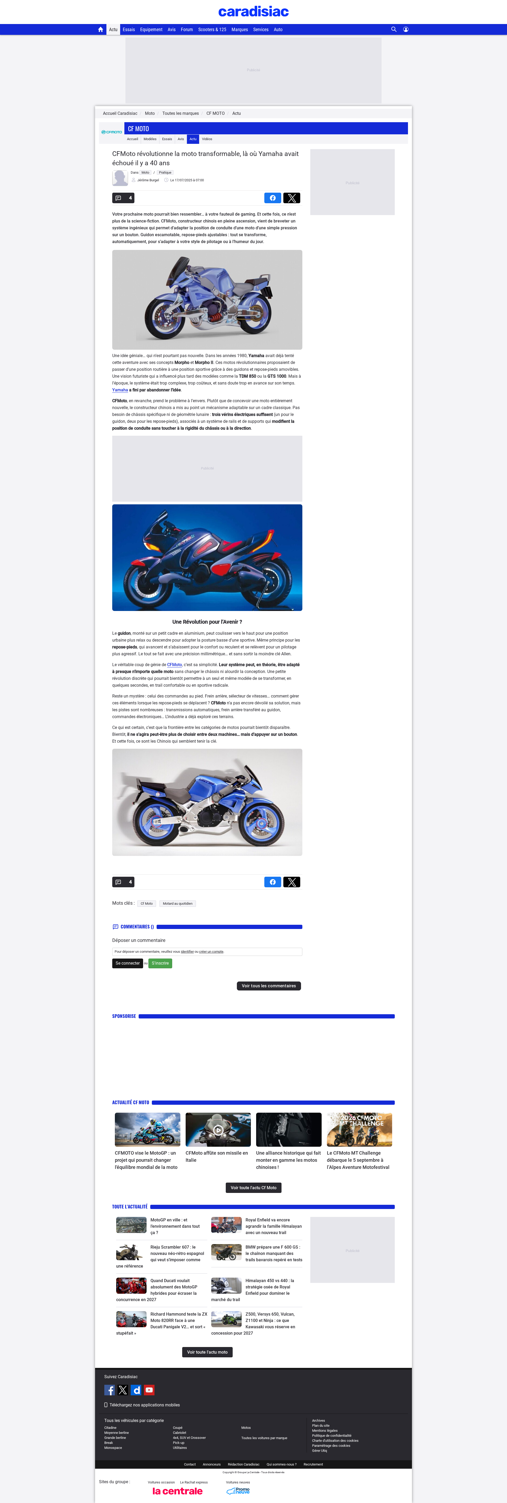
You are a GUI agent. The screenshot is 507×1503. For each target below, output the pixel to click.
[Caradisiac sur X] (123, 1391)
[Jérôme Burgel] (120, 185)
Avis (172, 29)
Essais (129, 29)
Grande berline (115, 1438)
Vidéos (207, 139)
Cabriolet (179, 1433)
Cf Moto (138, 128)
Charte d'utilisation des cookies (335, 1441)
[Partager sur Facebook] (273, 196)
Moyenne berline (116, 1433)
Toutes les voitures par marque (264, 1438)
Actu (113, 29)
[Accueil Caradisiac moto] (100, 29)
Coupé (177, 1428)
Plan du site (321, 1426)
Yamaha (120, 389)
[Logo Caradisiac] (254, 21)
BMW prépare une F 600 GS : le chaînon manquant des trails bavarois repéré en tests (274, 1253)
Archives (318, 1421)
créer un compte (211, 952)
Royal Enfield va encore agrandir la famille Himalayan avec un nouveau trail (274, 1226)
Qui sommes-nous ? (282, 1464)
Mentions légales (325, 1431)
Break (108, 1443)
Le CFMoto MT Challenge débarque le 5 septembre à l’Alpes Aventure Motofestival (358, 1160)
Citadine (110, 1428)
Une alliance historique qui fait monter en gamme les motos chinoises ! (288, 1160)
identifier (187, 952)
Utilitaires (180, 1448)
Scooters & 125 (212, 29)
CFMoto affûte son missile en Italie (217, 1156)
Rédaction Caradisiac (244, 1464)
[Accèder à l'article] (147, 1130)
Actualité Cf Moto (130, 1102)
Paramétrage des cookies (331, 1446)
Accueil (132, 139)
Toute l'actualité (130, 1206)
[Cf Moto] (111, 139)
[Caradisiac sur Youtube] (149, 1391)
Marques (240, 29)
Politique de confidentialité (331, 1436)
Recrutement (313, 1464)
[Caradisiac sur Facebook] (110, 1391)
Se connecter (128, 963)
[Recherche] (394, 29)
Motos (246, 1428)
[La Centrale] (177, 1496)
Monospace (113, 1448)
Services (261, 29)
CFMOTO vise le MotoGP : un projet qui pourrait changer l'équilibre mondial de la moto (146, 1160)
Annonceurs (212, 1464)
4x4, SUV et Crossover (189, 1438)
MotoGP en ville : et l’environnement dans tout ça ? (175, 1226)
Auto (278, 29)
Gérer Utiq (319, 1451)
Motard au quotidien (178, 903)
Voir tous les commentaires (269, 985)
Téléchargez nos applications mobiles (145, 1404)
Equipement (151, 29)
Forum (187, 29)
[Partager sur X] (292, 196)
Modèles (150, 139)
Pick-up (178, 1443)
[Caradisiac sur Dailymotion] (137, 1391)
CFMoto (174, 664)
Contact (190, 1464)
